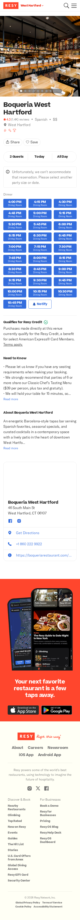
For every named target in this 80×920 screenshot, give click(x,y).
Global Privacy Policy (28, 902)
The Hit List (16, 844)
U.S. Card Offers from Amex (19, 858)
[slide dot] (21, 91)
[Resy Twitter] (38, 788)
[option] (40, 56)
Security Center (19, 881)
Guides (13, 838)
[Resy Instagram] (29, 788)
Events (13, 833)
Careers (35, 747)
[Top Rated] (14, 130)
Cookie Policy (23, 906)
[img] (5, 125)
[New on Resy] (10, 130)
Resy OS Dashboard (47, 840)
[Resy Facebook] (46, 788)
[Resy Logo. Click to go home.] (11, 5)
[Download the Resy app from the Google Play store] (56, 710)
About (17, 747)
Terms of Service (52, 902)
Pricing (45, 821)
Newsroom (58, 747)
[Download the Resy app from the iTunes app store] (23, 710)
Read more (10, 399)
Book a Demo (49, 806)
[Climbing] (5, 130)
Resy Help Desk (50, 833)
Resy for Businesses (48, 813)
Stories (13, 850)
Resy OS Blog (49, 827)
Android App (49, 755)
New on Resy (17, 827)
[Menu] (73, 5)
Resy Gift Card (18, 875)
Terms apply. (13, 344)
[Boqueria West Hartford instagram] (19, 521)
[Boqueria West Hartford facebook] (10, 521)
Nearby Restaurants (16, 807)
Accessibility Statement (48, 906)
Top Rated (15, 821)
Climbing (14, 815)
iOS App (26, 755)
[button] (66, 5)
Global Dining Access (17, 867)
